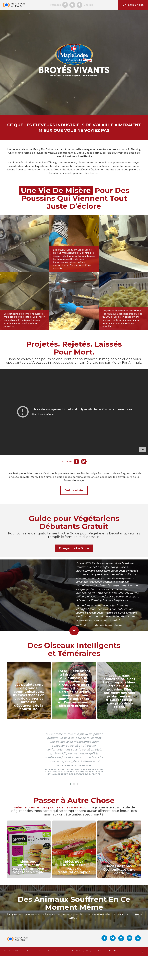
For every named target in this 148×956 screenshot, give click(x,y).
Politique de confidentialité (107, 951)
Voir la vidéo (74, 490)
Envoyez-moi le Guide (74, 548)
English (88, 4)
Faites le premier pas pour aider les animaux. (49, 807)
